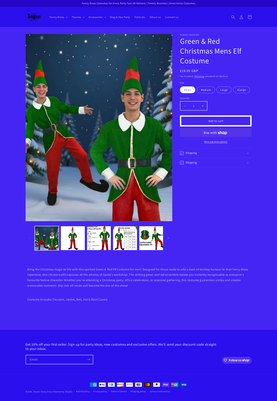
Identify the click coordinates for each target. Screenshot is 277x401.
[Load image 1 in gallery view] (47, 238)
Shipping (199, 76)
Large (224, 90)
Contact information (160, 391)
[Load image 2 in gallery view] (73, 238)
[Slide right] (168, 238)
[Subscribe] (88, 359)
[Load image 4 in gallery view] (125, 238)
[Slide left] (29, 238)
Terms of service (119, 391)
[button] (59, 17)
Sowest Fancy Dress (43, 391)
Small (187, 90)
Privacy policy (100, 391)
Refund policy (83, 391)
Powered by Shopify (63, 391)
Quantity (184, 98)
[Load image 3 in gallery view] (99, 238)
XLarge (241, 90)
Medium (206, 90)
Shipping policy (138, 391)
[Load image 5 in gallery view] (151, 238)
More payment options (215, 141)
